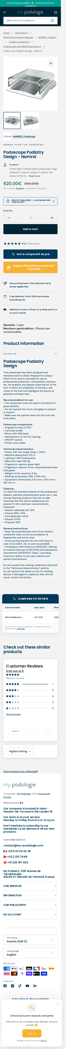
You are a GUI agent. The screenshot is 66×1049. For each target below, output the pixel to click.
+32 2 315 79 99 (17, 857)
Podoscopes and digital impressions (22, 46)
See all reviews (13, 714)
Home (6, 33)
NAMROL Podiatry (47, 37)
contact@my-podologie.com (23, 845)
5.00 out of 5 (15, 671)
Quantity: (8, 210)
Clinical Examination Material (18, 37)
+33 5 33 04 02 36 (19, 851)
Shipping (20, 188)
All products (21, 33)
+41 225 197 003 (17, 862)
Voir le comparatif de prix (33, 254)
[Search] (53, 20)
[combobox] (30, 20)
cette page (21, 629)
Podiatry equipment (19, 42)
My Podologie (24, 793)
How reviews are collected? (20, 771)
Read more (34, 176)
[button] (4, 12)
